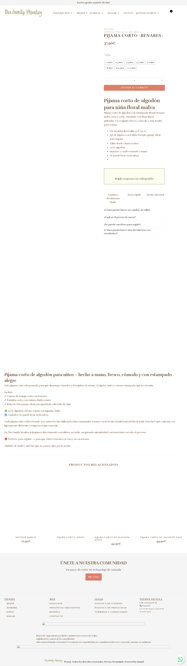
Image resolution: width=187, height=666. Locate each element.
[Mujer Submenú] (87, 13)
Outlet (129, 13)
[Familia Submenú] (102, 13)
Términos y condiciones (111, 612)
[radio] (108, 62)
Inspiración (61, 13)
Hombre (12, 608)
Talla (107, 55)
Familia (95, 13)
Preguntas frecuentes (65, 608)
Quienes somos (146, 13)
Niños (10, 612)
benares (109, 29)
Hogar (112, 13)
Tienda (9, 599)
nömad (140, 662)
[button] (134, 210)
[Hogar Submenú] (118, 13)
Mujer (81, 13)
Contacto (56, 616)
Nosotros (56, 603)
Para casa (121, 32)
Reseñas (55, 612)
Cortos (109, 32)
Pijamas (134, 32)
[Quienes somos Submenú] (158, 13)
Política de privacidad (111, 608)
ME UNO (93, 577)
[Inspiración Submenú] (71, 13)
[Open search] (164, 13)
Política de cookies (108, 603)
